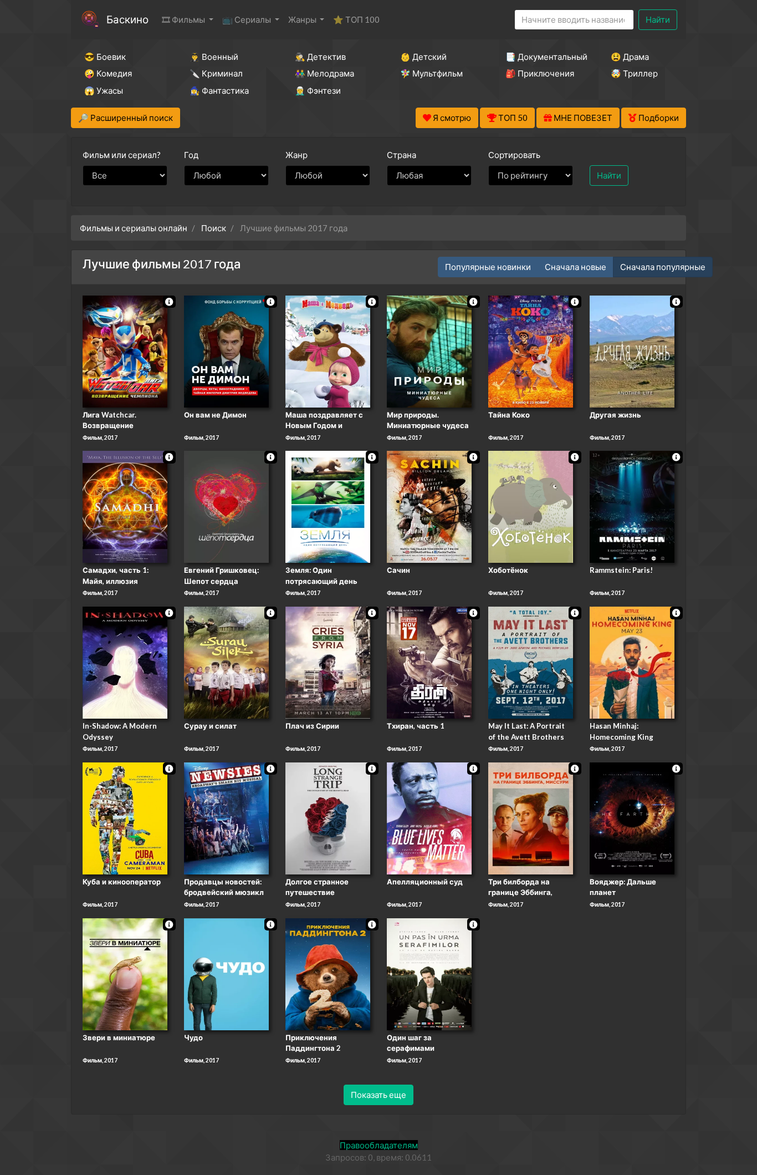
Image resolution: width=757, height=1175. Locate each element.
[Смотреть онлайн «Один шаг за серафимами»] (429, 973)
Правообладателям (379, 1145)
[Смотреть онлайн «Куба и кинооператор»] (125, 817)
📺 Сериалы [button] (247, 19)
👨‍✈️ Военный (214, 57)
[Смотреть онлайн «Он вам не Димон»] (226, 350)
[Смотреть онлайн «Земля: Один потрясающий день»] (327, 506)
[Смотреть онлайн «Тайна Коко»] (530, 350)
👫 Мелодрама (324, 73)
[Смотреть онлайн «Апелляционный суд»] (429, 817)
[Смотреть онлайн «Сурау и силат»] (226, 661)
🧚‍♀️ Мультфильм (431, 73)
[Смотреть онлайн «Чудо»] (226, 973)
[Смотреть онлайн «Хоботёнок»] (530, 506)
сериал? (122, 155)
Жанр (296, 155)
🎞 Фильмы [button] (184, 19)
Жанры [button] (303, 19)
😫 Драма (630, 57)
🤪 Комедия (108, 73)
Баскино (127, 19)
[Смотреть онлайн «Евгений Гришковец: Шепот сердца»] (226, 506)
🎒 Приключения (539, 73)
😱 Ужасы (103, 90)
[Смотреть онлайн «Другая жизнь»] (632, 350)
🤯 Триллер (634, 73)
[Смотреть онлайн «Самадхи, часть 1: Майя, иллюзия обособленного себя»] (125, 506)
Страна (401, 155)
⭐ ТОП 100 (356, 19)
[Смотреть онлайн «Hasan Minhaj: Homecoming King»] (632, 661)
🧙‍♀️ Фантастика (219, 90)
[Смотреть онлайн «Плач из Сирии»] (327, 661)
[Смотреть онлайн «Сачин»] (429, 506)
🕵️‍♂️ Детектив (320, 57)
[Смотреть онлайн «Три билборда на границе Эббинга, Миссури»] (530, 817)
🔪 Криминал (216, 73)
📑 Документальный (543, 57)
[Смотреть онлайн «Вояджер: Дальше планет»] (632, 817)
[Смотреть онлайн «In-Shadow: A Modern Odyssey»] (125, 661)
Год (191, 155)
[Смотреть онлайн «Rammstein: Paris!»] (632, 506)
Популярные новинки (488, 267)
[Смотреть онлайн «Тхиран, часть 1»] (429, 661)
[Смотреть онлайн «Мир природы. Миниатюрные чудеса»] (429, 350)
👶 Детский (423, 57)
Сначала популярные (662, 267)
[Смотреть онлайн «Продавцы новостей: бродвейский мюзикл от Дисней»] (226, 817)
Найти (658, 19)
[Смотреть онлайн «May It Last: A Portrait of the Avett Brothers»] (530, 661)
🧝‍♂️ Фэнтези (318, 90)
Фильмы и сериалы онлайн (133, 228)
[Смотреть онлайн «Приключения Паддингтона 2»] (327, 973)
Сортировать (514, 155)
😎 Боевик (105, 57)
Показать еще (378, 1095)
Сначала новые (575, 267)
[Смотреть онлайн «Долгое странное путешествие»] (327, 817)
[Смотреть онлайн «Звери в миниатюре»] (125, 973)
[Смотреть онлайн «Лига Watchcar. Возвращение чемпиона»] (125, 350)
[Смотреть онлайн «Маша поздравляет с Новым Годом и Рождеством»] (327, 350)
